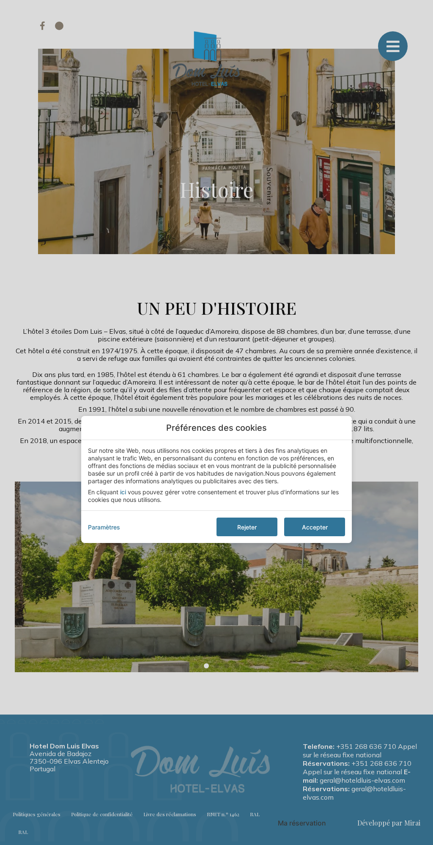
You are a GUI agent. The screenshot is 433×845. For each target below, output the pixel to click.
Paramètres (104, 527)
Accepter (315, 527)
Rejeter (247, 527)
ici (123, 492)
